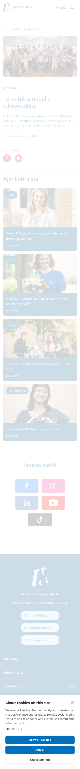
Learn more (14, 729)
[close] (72, 702)
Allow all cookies (40, 740)
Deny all (40, 750)
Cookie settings (40, 760)
